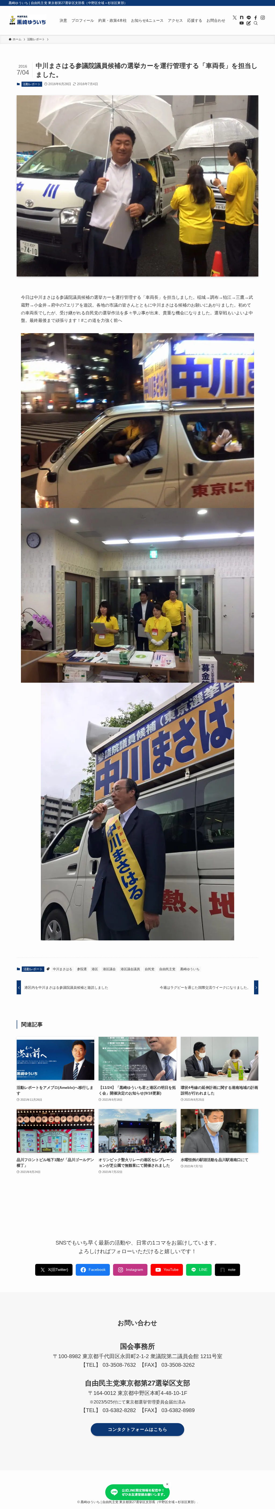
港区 (95, 969)
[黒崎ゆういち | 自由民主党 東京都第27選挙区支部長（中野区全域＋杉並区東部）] (28, 20)
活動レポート (32, 84)
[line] (248, 17)
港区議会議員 (130, 969)
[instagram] (262, 17)
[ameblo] (248, 23)
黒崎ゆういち (190, 969)
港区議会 (109, 969)
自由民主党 (167, 969)
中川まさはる (62, 969)
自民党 (149, 969)
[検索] (255, 23)
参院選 (82, 969)
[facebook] (255, 17)
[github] (241, 17)
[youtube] (241, 23)
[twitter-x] (234, 17)
